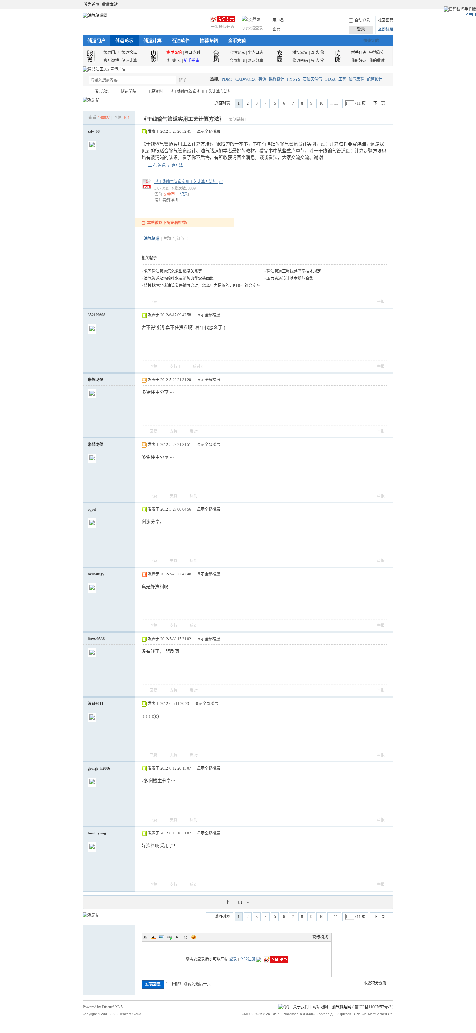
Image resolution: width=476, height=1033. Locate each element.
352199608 (96, 315)
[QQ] (283, 1007)
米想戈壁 (95, 380)
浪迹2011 (95, 703)
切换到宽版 (389, 4)
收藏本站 (110, 4)
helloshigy (96, 574)
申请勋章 (377, 52)
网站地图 (320, 1007)
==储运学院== (128, 91)
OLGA (330, 79)
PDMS (227, 79)
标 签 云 (174, 60)
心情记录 (237, 52)
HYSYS (293, 79)
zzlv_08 (94, 131)
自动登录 (362, 20)
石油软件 (181, 40)
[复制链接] (237, 119)
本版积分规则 (375, 983)
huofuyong (97, 833)
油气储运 (151, 238)
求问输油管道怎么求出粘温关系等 (173, 271)
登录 (233, 959)
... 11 (334, 103)
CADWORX (245, 79)
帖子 (183, 80)
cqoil (92, 509)
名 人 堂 (317, 60)
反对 (198, 366)
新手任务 (359, 52)
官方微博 (111, 60)
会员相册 (237, 60)
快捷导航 (371, 41)
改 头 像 (317, 52)
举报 (381, 302)
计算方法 (175, 165)
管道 (161, 165)
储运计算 (152, 40)
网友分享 (255, 60)
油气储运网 (85, 91)
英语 (262, 79)
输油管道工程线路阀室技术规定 (293, 271)
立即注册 (385, 29)
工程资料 (155, 91)
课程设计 (276, 79)
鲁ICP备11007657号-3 (373, 1007)
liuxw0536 (96, 639)
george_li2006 (99, 768)
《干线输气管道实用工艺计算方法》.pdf (188, 181)
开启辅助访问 (384, 4)
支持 (175, 366)
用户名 (278, 20)
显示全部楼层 (208, 131)
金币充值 (237, 40)
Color (153, 937)
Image (161, 937)
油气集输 (356, 79)
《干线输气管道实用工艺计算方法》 (200, 91)
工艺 (342, 79)
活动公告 (300, 52)
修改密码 (300, 60)
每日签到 (192, 52)
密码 (276, 29)
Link (169, 937)
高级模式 (320, 937)
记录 (184, 194)
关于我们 (301, 1007)
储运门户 (96, 40)
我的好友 (359, 60)
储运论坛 (124, 40)
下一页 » (238, 902)
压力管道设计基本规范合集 (289, 278)
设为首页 (91, 4)
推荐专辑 (209, 40)
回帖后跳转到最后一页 (191, 984)
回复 (153, 302)
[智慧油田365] (104, 69)
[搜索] (201, 80)
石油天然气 (312, 79)
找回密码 (385, 20)
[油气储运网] (95, 15)
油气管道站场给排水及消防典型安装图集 (179, 278)
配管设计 (374, 79)
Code (185, 937)
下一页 (379, 103)
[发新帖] (91, 100)
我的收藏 (377, 60)
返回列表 (222, 103)
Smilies (193, 937)
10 (321, 103)
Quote (177, 937)
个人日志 (255, 52)
